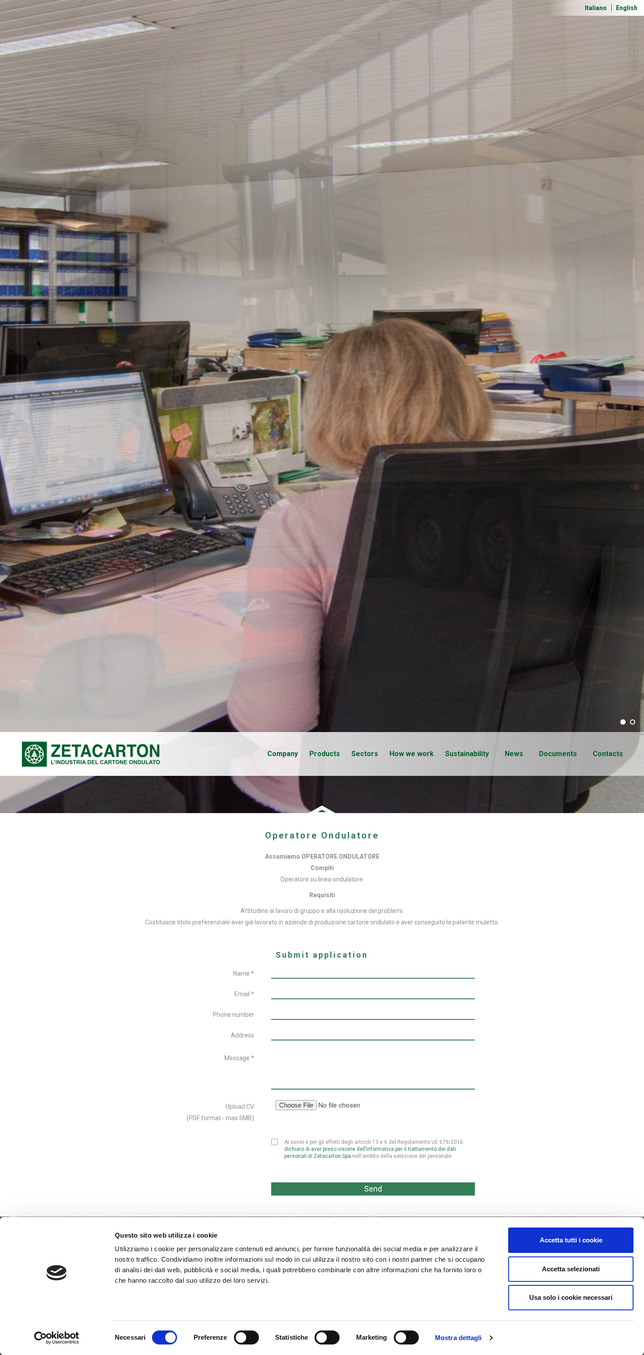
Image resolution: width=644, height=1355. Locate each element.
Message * (239, 1057)
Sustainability (467, 754)
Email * (244, 994)
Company (282, 754)
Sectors (364, 754)
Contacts (608, 754)
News (514, 754)
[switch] (246, 1337)
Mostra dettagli (458, 1337)
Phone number (233, 1014)
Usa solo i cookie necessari (570, 1297)
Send (373, 1188)
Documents (558, 754)
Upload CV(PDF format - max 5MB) (220, 1112)
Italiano (596, 7)
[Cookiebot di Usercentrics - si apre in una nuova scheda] (56, 1337)
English (626, 7)
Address (242, 1035)
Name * (243, 973)
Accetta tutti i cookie (571, 1240)
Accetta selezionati (571, 1269)
